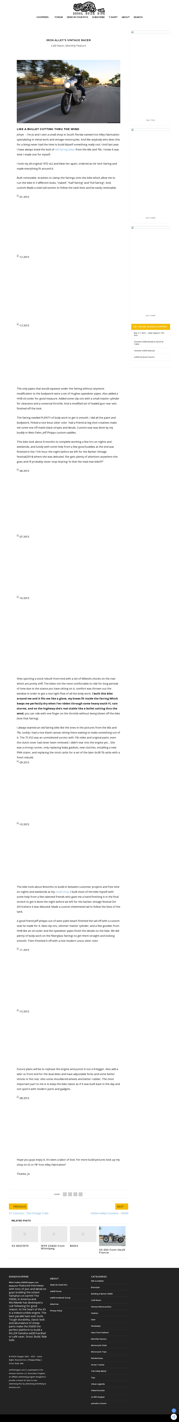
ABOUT (126, 17)
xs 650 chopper (98, 1397)
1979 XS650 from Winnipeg (53, 1247)
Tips (93, 1377)
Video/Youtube (98, 1390)
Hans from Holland (100, 1332)
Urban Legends (98, 1384)
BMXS (74, 1245)
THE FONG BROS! (98, 1371)
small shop (62, 892)
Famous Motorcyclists (101, 1306)
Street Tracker (97, 1364)
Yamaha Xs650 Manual (144, 350)
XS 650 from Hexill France (112, 1251)
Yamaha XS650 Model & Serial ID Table (148, 342)
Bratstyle (95, 1287)
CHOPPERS (42, 17)
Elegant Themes (27, 1418)
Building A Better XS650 (102, 1294)
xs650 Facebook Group (60, 1297)
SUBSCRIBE (98, 17)
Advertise (54, 1304)
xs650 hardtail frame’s (144, 357)
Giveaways (96, 1326)
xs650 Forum (56, 1291)
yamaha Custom (98, 1403)
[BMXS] (83, 1234)
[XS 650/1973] (25, 1234)
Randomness (97, 1358)
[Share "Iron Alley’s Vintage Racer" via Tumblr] (70, 1194)
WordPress (51, 1418)
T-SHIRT (113, 17)
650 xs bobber (97, 1281)
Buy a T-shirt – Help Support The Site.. (149, 334)
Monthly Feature (75, 45)
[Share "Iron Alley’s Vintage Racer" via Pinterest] (75, 1194)
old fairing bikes (65, 149)
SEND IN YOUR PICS (77, 17)
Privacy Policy (34, 1360)
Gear (93, 1319)
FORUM (59, 17)
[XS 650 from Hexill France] (112, 1236)
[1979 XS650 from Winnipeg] (54, 1234)
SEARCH (138, 17)
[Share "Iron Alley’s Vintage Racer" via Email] (80, 1194)
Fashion (94, 1313)
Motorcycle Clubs (99, 1345)
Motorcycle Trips (99, 1352)
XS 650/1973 (20, 1245)
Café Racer (57, 45)
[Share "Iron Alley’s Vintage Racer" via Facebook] (64, 1194)
